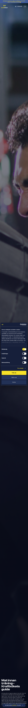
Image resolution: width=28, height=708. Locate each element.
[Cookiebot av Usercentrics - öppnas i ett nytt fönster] (20, 325)
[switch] (24, 354)
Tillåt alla (14, 372)
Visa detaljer (20, 368)
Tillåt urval (14, 377)
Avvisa (14, 382)
